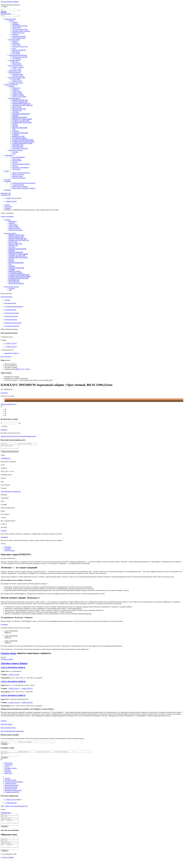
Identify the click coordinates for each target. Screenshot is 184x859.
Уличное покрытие (14, 72)
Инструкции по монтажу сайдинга (23, 188)
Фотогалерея (16, 159)
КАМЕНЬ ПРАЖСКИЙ (20, 133)
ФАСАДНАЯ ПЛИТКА (20, 148)
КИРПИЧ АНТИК (18, 136)
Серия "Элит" (16, 69)
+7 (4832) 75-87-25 (11, 198)
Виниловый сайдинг (19, 38)
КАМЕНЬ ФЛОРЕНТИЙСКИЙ (22, 140)
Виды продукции (10, 19)
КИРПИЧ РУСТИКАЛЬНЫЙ (22, 119)
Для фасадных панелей (19, 57)
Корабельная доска (18, 32)
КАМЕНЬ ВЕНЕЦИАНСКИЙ (22, 143)
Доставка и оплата (11, 768)
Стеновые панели (14, 60)
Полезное (8, 181)
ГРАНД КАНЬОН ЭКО (20, 102)
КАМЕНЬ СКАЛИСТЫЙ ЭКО (22, 105)
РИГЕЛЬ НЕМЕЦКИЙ (19, 128)
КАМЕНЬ (15, 134)
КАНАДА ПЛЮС (18, 95)
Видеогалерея (16, 160)
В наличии (4, 393)
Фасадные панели (14, 39)
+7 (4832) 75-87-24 (11, 346)
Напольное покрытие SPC (17, 77)
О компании (9, 155)
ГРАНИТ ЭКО (17, 110)
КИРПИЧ (15, 115)
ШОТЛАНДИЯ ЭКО (19, 109)
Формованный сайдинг (20, 26)
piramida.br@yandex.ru (12, 353)
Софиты (15, 22)
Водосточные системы (8, 727)
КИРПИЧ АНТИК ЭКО (20, 100)
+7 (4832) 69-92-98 (11, 201)
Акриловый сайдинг (19, 36)
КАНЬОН (15, 131)
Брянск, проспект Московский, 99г (16, 806)
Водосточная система (15, 65)
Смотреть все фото (7, 659)
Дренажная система (14, 71)
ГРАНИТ (15, 126)
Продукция (8, 206)
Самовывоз (4, 537)
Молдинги (15, 62)
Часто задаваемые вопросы (21, 164)
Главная (7, 205)
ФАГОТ (15, 124)
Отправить (5, 744)
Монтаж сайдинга (18, 174)
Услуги (7, 171)
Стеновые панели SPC (15, 83)
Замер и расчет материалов (21, 172)
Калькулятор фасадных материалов (23, 183)
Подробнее (4, 624)
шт (20, 423)
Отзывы (15, 162)
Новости (15, 166)
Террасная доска (17, 74)
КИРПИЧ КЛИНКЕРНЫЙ (21, 114)
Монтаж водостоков (18, 178)
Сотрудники (16, 169)
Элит (14, 153)
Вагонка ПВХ (16, 64)
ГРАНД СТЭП (17, 81)
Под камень (16, 52)
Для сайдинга (16, 58)
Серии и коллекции (11, 84)
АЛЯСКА (15, 90)
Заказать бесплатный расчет (10, 436)
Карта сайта (8, 773)
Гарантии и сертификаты (20, 167)
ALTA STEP (16, 79)
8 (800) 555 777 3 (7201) (22, 369)
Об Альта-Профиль (18, 157)
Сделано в (7, 857)
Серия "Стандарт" (18, 67)
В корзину (4, 430)
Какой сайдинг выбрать (20, 186)
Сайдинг (11, 20)
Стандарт (15, 152)
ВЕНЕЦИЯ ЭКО (17, 145)
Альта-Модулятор (18, 185)
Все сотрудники (6, 356)
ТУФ (13, 129)
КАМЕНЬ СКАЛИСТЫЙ (20, 121)
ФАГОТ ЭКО (16, 107)
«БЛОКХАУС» (6, 458)
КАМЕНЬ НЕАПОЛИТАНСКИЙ (23, 141)
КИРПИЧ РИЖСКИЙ (19, 117)
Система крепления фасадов (17, 55)
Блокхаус (15, 34)
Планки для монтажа (19, 50)
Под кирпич (16, 53)
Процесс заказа (9, 550)
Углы (14, 48)
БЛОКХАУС (16, 88)
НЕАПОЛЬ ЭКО (17, 147)
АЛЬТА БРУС (16, 91)
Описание (8, 547)
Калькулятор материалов (27, 436)
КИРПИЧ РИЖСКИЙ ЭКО (21, 103)
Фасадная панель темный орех (11, 491)
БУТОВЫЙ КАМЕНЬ (19, 138)
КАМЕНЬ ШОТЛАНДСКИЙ (22, 122)
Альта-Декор (16, 27)
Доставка (8, 179)
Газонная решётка (18, 76)
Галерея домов (8, 653)
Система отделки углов (20, 29)
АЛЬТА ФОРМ (17, 93)
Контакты (8, 190)
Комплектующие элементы (21, 31)
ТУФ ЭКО (15, 112)
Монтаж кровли (17, 176)
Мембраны (15, 24)
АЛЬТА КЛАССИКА (19, 96)
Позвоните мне (6, 13)
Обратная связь (6, 812)
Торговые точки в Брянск (14, 663)
